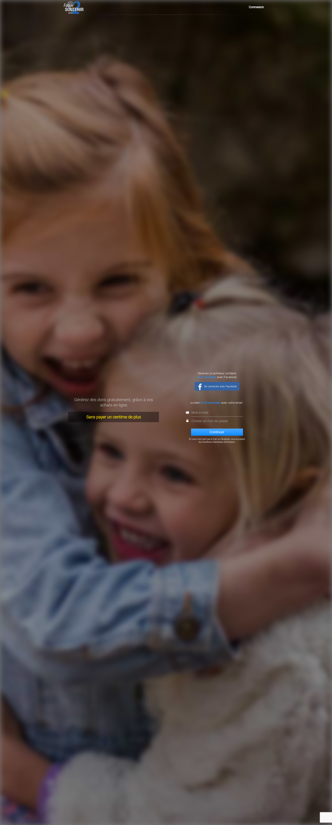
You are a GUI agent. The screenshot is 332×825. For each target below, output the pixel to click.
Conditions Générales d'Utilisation (218, 441)
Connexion (256, 7)
